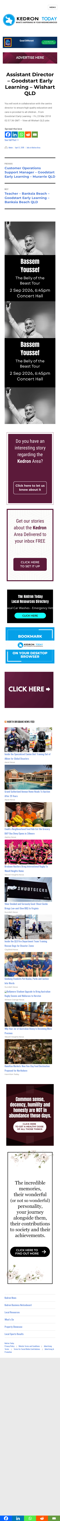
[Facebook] (8, 134)
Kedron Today (9, 1343)
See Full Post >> (12, 140)
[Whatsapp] (21, 134)
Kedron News (10, 1297)
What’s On (9, 1319)
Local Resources (12, 1312)
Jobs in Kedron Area (33, 147)
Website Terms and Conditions (29, 1346)
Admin (11, 147)
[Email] (35, 134)
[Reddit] (28, 134)
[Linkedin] (15, 134)
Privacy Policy (9, 1346)
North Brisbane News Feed (21, 721)
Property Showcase (13, 1326)
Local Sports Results (14, 1334)
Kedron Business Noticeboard (18, 1305)
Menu (53, 7)
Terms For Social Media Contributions (27, 1349)
